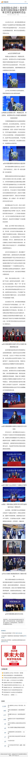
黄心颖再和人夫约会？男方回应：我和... (16, 706)
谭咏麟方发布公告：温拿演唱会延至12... (16, 715)
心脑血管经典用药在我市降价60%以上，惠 (14, 685)
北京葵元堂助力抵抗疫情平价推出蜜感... (16, 737)
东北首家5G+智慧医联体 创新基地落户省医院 (12, 635)
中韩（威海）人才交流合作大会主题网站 (13, 680)
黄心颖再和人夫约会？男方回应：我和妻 (13, 673)
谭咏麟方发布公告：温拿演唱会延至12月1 (14, 687)
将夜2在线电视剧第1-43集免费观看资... (16, 710)
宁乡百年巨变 (11, 740)
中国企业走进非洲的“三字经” (8, 633)
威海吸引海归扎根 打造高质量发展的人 (13, 682)
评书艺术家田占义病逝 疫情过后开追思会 (17, 724)
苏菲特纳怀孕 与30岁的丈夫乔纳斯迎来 (13, 692)
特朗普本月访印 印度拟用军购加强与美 (13, 690)
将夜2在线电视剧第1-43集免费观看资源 (13, 675)
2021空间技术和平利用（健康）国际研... (16, 746)
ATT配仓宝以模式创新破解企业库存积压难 (14, 677)
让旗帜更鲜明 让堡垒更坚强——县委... (16, 732)
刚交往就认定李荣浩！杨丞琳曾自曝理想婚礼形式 (13, 640)
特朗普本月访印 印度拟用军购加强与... (16, 719)
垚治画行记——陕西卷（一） (11, 694)
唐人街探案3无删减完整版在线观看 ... (17, 727)
